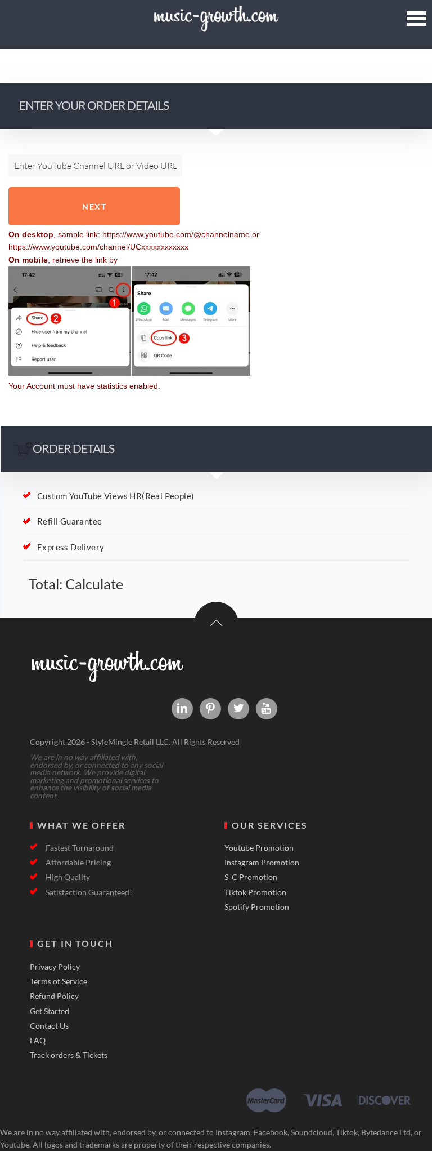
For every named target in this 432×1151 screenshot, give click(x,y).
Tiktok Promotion (255, 892)
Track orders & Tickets (68, 1055)
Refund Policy (54, 996)
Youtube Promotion (259, 847)
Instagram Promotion (261, 862)
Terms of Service (58, 981)
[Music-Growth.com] (215, 27)
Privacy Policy (55, 966)
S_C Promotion (250, 877)
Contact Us (49, 1025)
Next (94, 206)
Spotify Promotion (256, 907)
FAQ (38, 1040)
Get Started (49, 1011)
